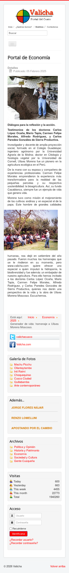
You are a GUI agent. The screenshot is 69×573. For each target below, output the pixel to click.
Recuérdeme (19, 528)
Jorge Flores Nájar (27, 407)
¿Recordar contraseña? (24, 543)
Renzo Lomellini (24, 418)
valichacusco (24, 337)
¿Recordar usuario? (21, 539)
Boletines (39, 26)
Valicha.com (23, 344)
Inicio (10, 26)
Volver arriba (57, 566)
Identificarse (18, 533)
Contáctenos (52, 26)
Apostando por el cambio (31, 428)
